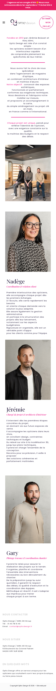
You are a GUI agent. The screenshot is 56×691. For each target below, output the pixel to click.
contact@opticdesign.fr (20, 626)
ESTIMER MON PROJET (46, 22)
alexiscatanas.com (28, 689)
